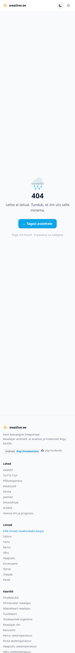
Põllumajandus (12, 481)
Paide (6, 580)
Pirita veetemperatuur (17, 641)
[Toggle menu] (68, 5)
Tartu (6, 542)
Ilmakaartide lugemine (17, 619)
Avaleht (8, 470)
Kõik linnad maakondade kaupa (23, 531)
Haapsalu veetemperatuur (20, 646)
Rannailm (9, 630)
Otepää (7, 574)
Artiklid (7, 508)
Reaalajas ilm (11, 624)
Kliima (7, 491)
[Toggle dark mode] (60, 5)
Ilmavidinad (10, 502)
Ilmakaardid (11, 597)
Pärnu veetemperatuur (17, 635)
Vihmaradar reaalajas (17, 603)
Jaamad (8, 497)
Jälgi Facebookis (53, 450)
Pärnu (7, 547)
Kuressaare (10, 563)
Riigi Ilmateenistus (28, 451)
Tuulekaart (10, 614)
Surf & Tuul (10, 475)
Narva (7, 569)
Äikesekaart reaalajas (16, 608)
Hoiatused (9, 486)
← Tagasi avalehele (37, 224)
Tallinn (7, 536)
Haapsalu (9, 558)
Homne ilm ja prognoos (18, 513)
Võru (6, 553)
